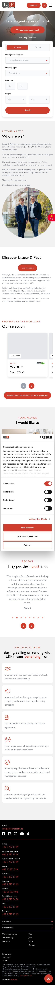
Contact (32, 945)
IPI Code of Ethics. (26, 975)
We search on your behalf (27, 30)
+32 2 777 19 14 (10, 854)
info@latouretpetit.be (12, 828)
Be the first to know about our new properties (27, 395)
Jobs (30, 938)
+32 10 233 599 (10, 869)
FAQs (31, 941)
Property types (11, 68)
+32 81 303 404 (10, 892)
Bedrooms (9, 80)
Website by (9, 980)
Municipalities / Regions (14, 55)
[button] (27, 921)
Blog (30, 934)
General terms (6, 954)
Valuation (33, 5)
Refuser (27, 545)
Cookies (5, 960)
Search (27, 110)
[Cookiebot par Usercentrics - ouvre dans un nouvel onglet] (40, 437)
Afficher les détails (38, 519)
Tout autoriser (27, 528)
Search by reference (27, 37)
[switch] (48, 492)
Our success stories (9, 934)
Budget (8, 94)
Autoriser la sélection (27, 536)
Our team (6, 941)
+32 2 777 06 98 (10, 899)
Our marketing (7, 938)
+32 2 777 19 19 (10, 847)
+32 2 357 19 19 (10, 877)
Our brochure (27, 267)
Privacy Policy (6, 957)
